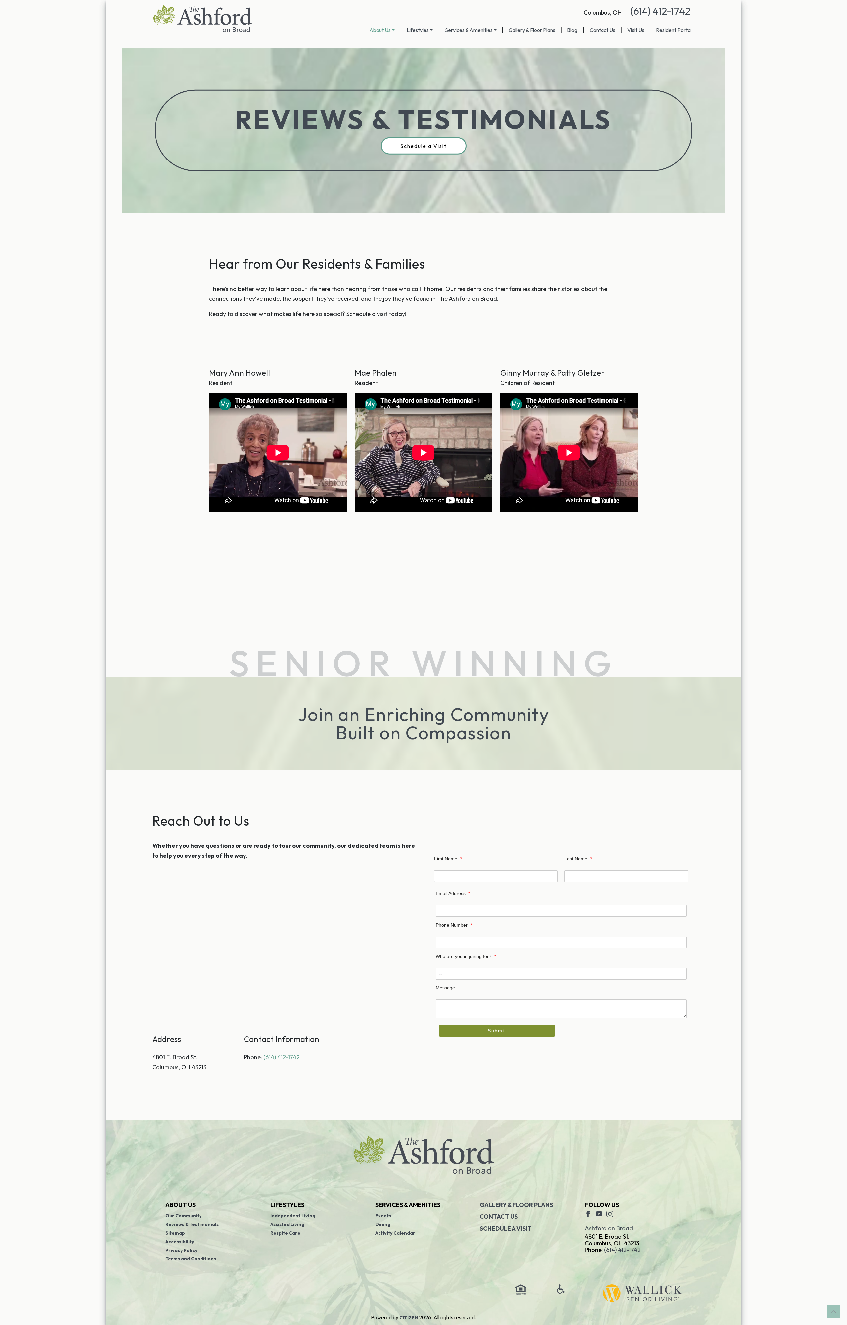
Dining (382, 1224)
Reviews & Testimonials (192, 1224)
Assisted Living (287, 1224)
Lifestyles (418, 30)
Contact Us (602, 30)
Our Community (183, 1216)
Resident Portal (673, 30)
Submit (497, 1030)
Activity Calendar (395, 1233)
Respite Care (285, 1233)
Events (383, 1216)
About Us (380, 30)
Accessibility (179, 1242)
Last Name (578, 858)
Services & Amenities (469, 30)
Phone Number (454, 925)
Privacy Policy (181, 1250)
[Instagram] (609, 1213)
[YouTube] (599, 1213)
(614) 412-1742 (660, 11)
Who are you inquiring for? (466, 956)
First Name (448, 858)
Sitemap (175, 1233)
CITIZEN (408, 1318)
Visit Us (635, 30)
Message (445, 987)
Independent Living (292, 1216)
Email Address (453, 893)
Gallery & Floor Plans (532, 30)
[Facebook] (588, 1213)
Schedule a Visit (423, 146)
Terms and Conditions (190, 1259)
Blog (572, 30)
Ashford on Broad (609, 1228)
